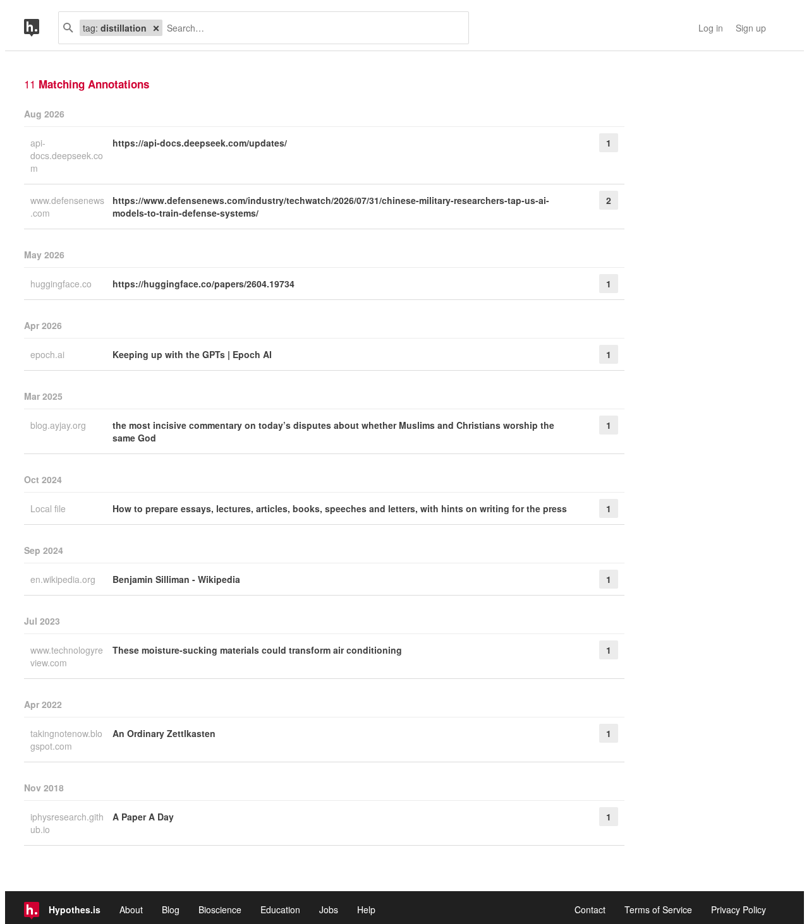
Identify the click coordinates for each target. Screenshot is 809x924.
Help (366, 909)
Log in (710, 27)
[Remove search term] (156, 28)
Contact (590, 909)
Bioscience (219, 909)
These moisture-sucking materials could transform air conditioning (257, 650)
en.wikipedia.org (64, 579)
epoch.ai (48, 354)
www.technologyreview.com (66, 656)
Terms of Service (658, 909)
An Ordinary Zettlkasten (164, 733)
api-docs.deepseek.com (66, 155)
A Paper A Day (143, 816)
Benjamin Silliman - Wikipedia (176, 579)
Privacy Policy (738, 909)
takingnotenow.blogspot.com (66, 739)
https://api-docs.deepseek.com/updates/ (200, 142)
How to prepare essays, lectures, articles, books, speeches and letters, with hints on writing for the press (340, 508)
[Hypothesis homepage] (41, 27)
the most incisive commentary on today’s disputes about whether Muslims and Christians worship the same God (333, 431)
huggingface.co (62, 283)
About (131, 909)
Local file (49, 508)
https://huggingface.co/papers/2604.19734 (204, 283)
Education (280, 909)
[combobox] (310, 28)
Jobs (328, 909)
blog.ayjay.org (59, 425)
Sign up (751, 27)
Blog (170, 909)
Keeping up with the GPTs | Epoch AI (192, 354)
